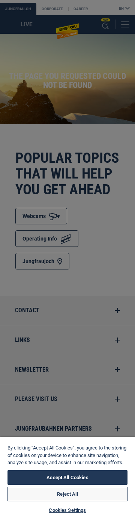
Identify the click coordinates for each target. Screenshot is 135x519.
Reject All (67, 494)
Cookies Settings (67, 510)
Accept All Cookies (67, 477)
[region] (67, 478)
